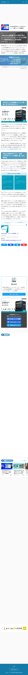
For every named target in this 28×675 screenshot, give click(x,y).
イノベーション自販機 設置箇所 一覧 (11, 149)
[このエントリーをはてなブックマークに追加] (17, 245)
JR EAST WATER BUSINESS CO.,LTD (11, 240)
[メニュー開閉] (26, 2)
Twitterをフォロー (15, 325)
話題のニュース (4, 33)
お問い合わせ (14, 669)
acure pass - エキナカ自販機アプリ (10, 233)
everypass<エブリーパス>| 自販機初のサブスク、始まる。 (15, 223)
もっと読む (23, 460)
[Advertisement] (14, 84)
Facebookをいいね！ (15, 322)
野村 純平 (14, 284)
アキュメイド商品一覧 (9, 167)
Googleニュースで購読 (15, 319)
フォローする (14, 294)
